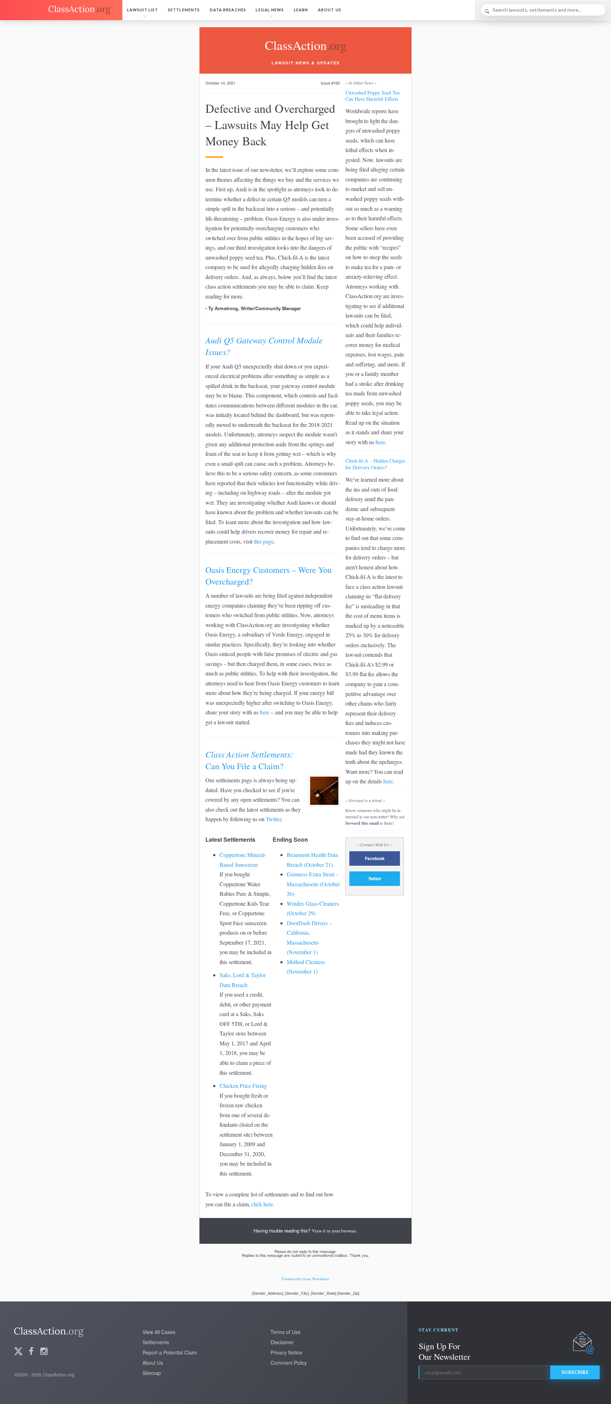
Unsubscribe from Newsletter (305, 1278)
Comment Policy (288, 1362)
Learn (301, 9)
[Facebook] (31, 1352)
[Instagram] (44, 1352)
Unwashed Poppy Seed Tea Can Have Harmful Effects (372, 96)
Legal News (270, 9)
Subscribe (574, 1372)
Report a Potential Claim (169, 1352)
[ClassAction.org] (61, 9)
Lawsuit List (142, 9)
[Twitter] (18, 1352)
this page (264, 541)
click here (262, 1204)
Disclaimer (282, 1342)
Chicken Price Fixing (243, 1085)
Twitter (273, 819)
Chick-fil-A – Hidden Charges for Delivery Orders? (375, 464)
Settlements (184, 9)
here (264, 712)
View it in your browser (334, 1231)
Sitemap (151, 1372)
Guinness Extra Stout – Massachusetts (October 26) (313, 883)
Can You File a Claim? (249, 760)
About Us (329, 9)
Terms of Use (285, 1331)
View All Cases (158, 1331)
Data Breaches (228, 9)
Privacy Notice (286, 1352)
